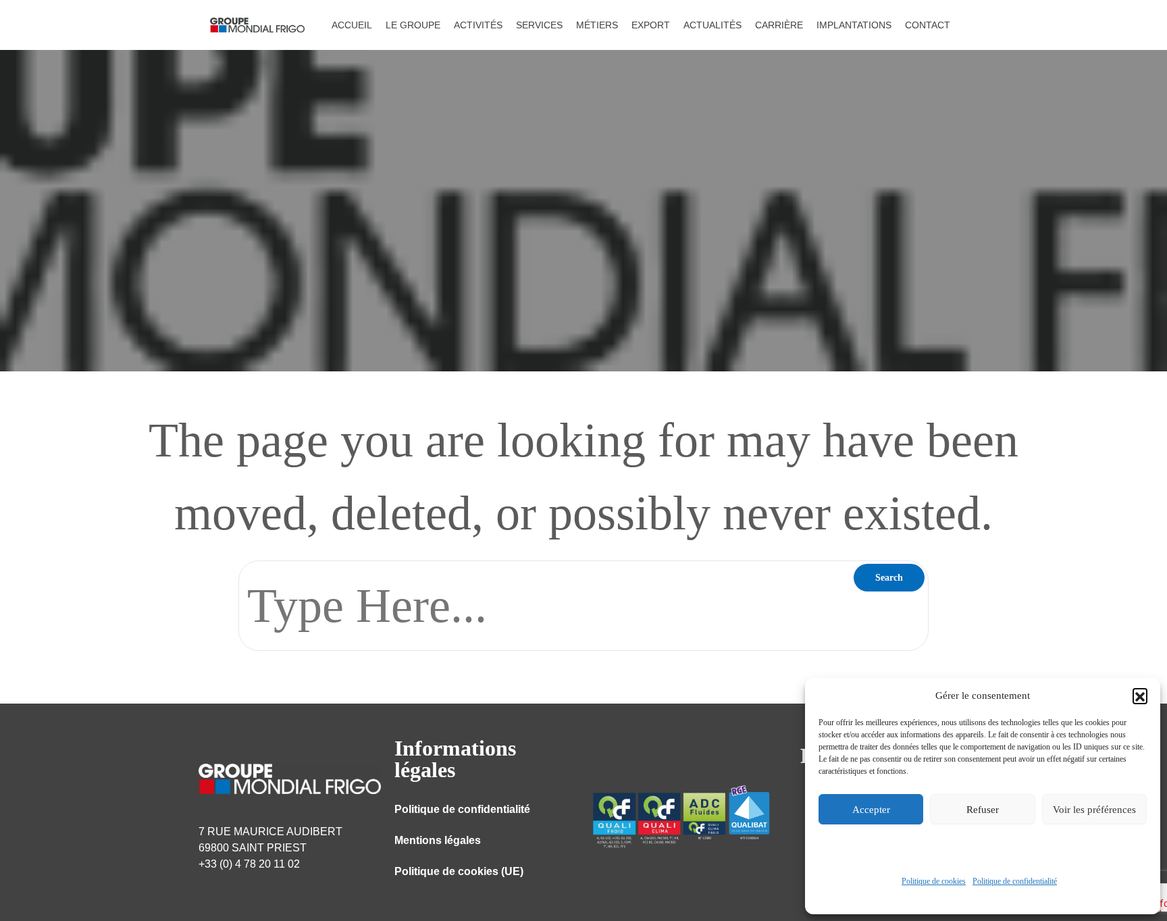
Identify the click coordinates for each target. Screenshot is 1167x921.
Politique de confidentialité (1014, 881)
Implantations (853, 25)
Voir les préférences (1094, 809)
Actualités (712, 25)
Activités (478, 25)
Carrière (779, 25)
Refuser (982, 809)
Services (539, 25)
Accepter (871, 809)
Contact (927, 25)
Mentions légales (437, 840)
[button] (1140, 695)
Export (650, 25)
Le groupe (413, 25)
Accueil (352, 25)
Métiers (597, 25)
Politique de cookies (934, 881)
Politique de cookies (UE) (458, 871)
